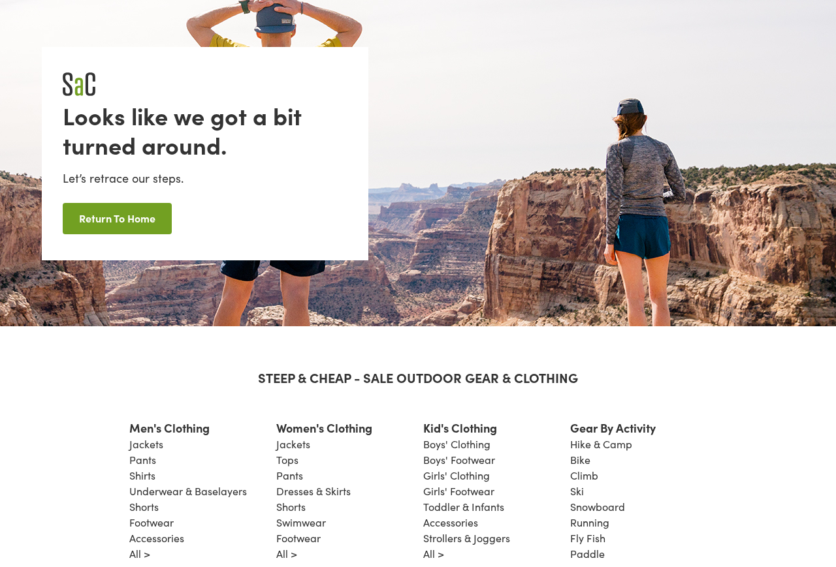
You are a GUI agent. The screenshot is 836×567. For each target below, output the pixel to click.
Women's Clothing (324, 428)
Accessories (156, 538)
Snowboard (597, 506)
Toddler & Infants (463, 506)
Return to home (117, 218)
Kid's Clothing (460, 428)
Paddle (587, 553)
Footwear (151, 522)
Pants (142, 460)
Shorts (144, 506)
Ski (577, 491)
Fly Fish (587, 538)
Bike (580, 460)
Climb (584, 475)
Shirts (142, 475)
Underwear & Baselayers (188, 491)
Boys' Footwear (459, 460)
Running (589, 522)
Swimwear (301, 522)
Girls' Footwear (458, 491)
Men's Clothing (169, 428)
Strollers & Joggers (466, 538)
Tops (287, 460)
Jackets (146, 444)
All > (139, 553)
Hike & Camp (601, 444)
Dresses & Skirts (313, 491)
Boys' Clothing (456, 444)
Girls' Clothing (456, 475)
